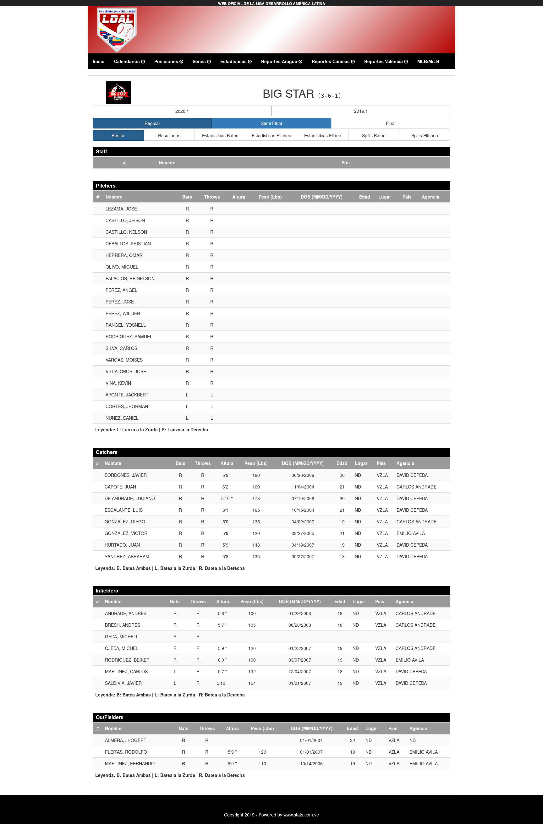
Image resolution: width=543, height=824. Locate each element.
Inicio (99, 61)
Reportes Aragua (280, 61)
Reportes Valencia (384, 61)
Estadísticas (234, 61)
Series (200, 61)
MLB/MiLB (428, 61)
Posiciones (166, 61)
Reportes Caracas (331, 61)
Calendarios (127, 61)
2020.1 (182, 111)
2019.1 (361, 111)
